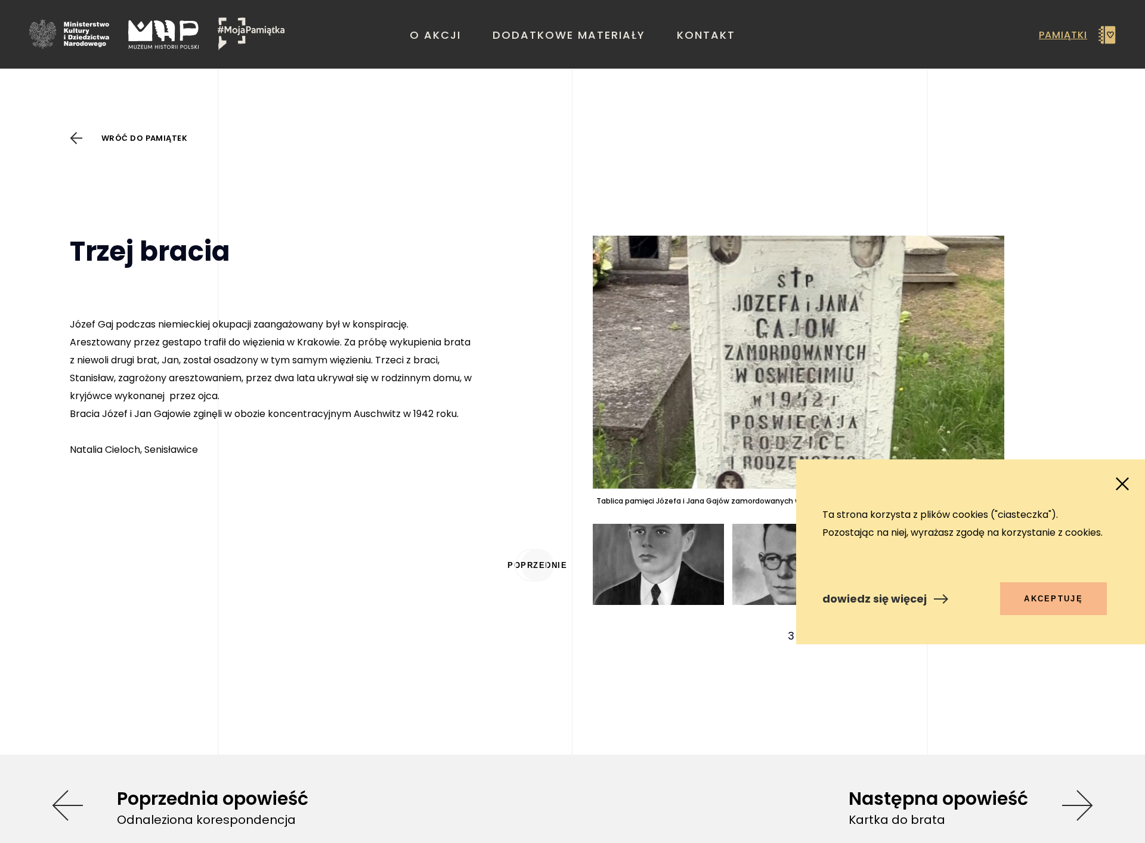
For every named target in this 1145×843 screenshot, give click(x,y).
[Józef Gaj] (659, 602)
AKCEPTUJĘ (1053, 598)
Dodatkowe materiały (569, 35)
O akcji (435, 35)
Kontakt (706, 35)
